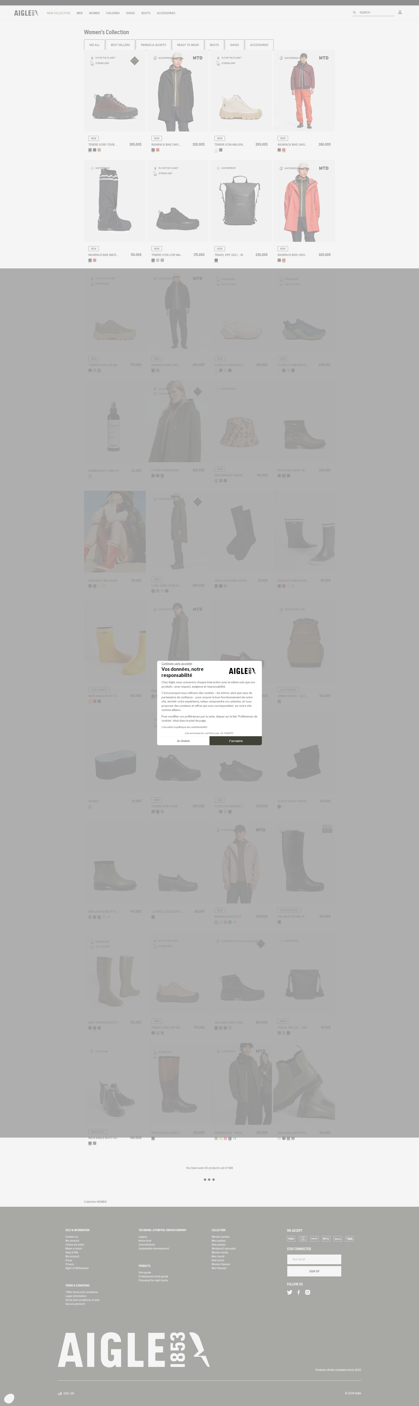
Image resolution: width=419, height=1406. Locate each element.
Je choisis (183, 741)
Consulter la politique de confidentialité (184, 727)
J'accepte (236, 741)
